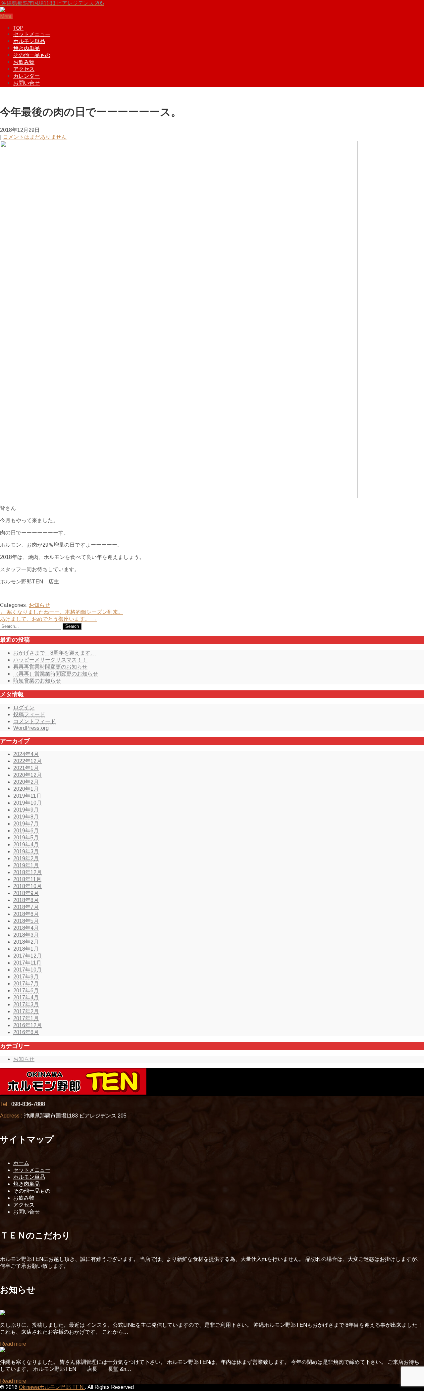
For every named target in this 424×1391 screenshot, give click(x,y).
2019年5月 (26, 837)
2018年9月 (26, 893)
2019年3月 (26, 851)
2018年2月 (26, 942)
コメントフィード (34, 721)
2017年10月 (27, 969)
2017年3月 (26, 1004)
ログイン (23, 707)
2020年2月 (26, 782)
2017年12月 (27, 956)
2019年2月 (26, 858)
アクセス (23, 69)
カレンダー (26, 76)
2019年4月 (26, 844)
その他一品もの (31, 55)
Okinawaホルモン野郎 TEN (52, 1387)
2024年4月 (26, 754)
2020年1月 (26, 789)
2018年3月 (26, 935)
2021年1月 (26, 768)
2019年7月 (26, 823)
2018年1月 (26, 949)
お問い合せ (26, 83)
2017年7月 (26, 983)
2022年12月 (27, 761)
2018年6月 (26, 914)
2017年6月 (26, 990)
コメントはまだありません (35, 137)
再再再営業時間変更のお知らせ (50, 667)
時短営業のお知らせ (37, 680)
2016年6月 (26, 1032)
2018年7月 (26, 907)
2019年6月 (26, 830)
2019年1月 (26, 865)
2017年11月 (27, 963)
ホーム (21, 1163)
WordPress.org (31, 728)
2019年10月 (27, 803)
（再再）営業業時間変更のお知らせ (55, 673)
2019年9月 (26, 810)
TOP (18, 28)
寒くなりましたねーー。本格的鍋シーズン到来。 (61, 612)
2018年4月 (26, 928)
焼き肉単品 (26, 48)
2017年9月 (26, 976)
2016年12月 (27, 1025)
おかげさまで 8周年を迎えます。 (54, 653)
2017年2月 (26, 1011)
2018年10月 (27, 886)
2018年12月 (27, 872)
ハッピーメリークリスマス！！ (50, 660)
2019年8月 (26, 817)
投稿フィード (29, 714)
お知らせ (39, 605)
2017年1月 (26, 1018)
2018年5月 (26, 921)
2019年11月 (27, 796)
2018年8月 (26, 900)
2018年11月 (27, 879)
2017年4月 (26, 997)
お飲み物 (23, 62)
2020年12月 (27, 775)
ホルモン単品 (29, 41)
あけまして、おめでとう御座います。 (48, 619)
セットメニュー (31, 34)
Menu (6, 16)
